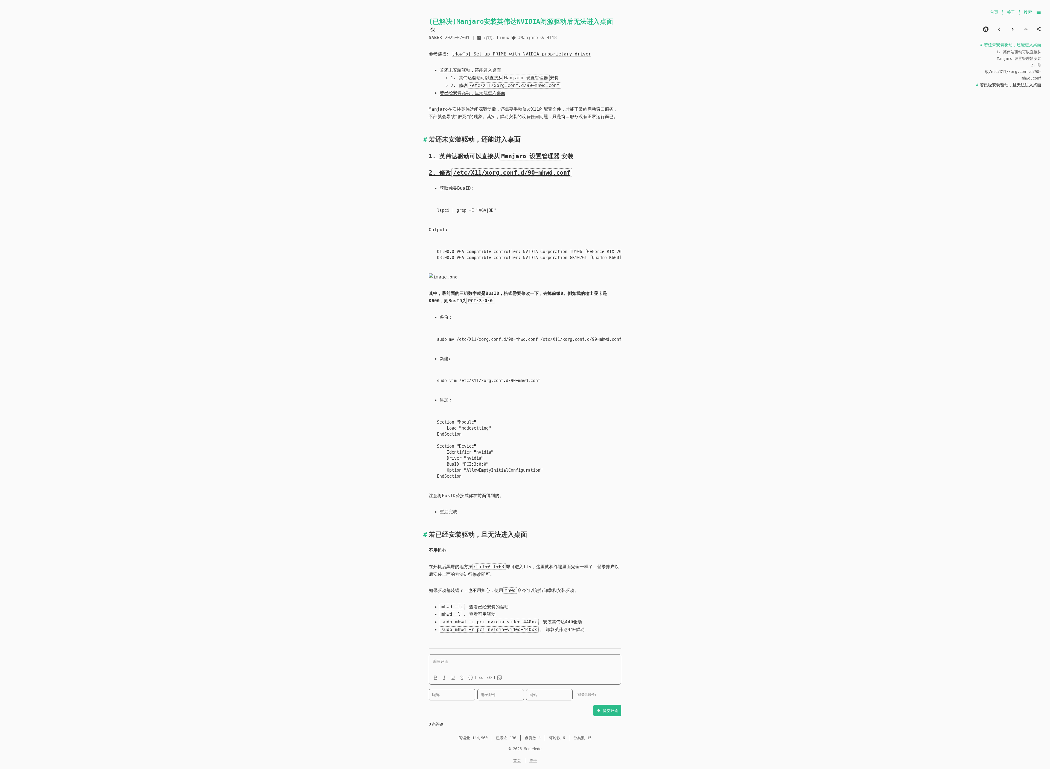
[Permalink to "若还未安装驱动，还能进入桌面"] (426, 139)
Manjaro (529, 37)
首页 (994, 12)
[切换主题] (433, 30)
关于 (1011, 12)
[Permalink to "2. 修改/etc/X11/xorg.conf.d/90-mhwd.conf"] (426, 173)
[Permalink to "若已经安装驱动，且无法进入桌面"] (426, 534)
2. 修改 (505, 85)
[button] (1038, 12)
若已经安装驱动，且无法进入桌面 (472, 93)
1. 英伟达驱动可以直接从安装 (504, 78)
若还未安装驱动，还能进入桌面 (470, 70)
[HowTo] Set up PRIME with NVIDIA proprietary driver (521, 54)
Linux (503, 37)
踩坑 (488, 37)
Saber (435, 37)
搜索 (1028, 12)
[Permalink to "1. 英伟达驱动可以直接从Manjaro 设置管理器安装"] (426, 156)
